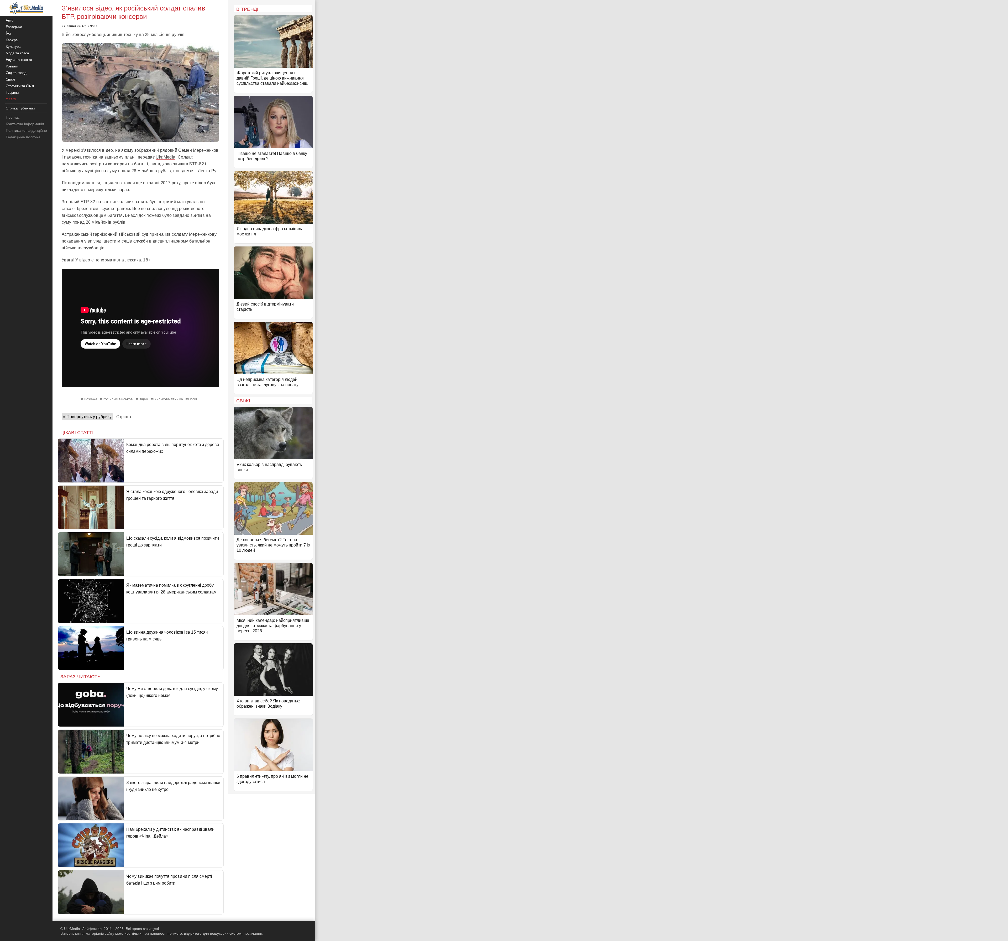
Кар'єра (12, 40)
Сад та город (16, 73)
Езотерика (14, 27)
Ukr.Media (165, 157)
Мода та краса (17, 53)
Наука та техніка (19, 60)
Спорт (10, 79)
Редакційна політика (23, 137)
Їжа (8, 33)
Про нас (13, 117)
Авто (9, 20)
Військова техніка (168, 399)
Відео (143, 399)
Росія (192, 399)
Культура (13, 47)
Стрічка (123, 416)
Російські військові (118, 399)
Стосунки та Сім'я (20, 86)
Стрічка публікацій (20, 108)
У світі (11, 99)
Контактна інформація (25, 124)
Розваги (12, 66)
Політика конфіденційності (28, 130)
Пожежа (90, 399)
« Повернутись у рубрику (87, 416)
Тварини (12, 92)
